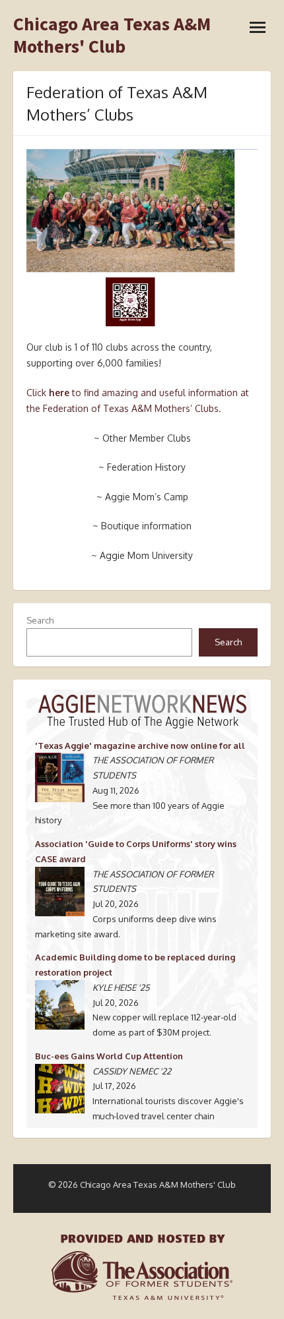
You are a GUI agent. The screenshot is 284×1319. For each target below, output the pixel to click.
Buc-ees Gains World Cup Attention (109, 1056)
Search (39, 620)
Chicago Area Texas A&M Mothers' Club (112, 35)
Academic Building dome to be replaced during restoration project (135, 965)
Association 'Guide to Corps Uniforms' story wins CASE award (135, 851)
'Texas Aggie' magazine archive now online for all (140, 745)
